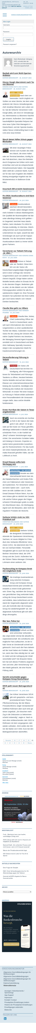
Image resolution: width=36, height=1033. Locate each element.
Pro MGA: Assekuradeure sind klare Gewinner (18, 196)
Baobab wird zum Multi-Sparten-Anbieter (17, 74)
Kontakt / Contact (10, 1000)
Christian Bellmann (11, 522)
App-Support (9, 995)
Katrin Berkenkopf (10, 78)
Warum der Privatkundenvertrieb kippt (15, 850)
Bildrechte (8, 1010)
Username (6, 25)
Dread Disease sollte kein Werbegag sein (14, 463)
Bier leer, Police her (11, 621)
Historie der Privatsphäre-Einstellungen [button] (18, 1005)
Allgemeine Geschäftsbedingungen (16, 976)
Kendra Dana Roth (10, 87)
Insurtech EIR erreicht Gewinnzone (18, 189)
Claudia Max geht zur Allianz (15, 308)
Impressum (8, 997)
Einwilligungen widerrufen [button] (13, 1007)
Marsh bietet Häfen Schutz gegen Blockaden (18, 140)
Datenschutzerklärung (11, 983)
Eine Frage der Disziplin (10, 867)
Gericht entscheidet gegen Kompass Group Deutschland (15, 678)
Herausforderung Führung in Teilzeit (16, 358)
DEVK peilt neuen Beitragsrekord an (17, 687)
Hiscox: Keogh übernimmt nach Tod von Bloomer (18, 83)
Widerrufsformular (10, 985)
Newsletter (28, 6)
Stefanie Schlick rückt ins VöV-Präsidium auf (16, 518)
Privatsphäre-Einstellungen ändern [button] (16, 1002)
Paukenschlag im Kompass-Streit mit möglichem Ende (17, 569)
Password (6, 31)
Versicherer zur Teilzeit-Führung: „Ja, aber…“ (17, 252)
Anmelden (29, 8)
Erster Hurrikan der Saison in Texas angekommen (18, 410)
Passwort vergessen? (10, 44)
